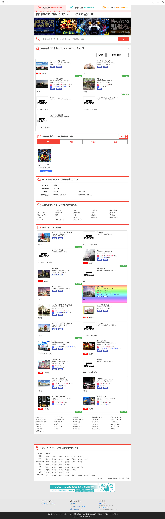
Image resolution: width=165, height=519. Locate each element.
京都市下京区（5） (41, 419)
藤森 (56, 215)
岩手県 (54, 456)
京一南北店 (100, 232)
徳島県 (48, 472)
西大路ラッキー (101, 378)
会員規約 (65, 514)
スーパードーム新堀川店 (57, 61)
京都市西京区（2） (41, 421)
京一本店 (52, 97)
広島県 (67, 470)
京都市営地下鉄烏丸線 (59, 195)
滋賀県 (48, 467)
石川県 (61, 462)
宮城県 (61, 456)
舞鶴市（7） (77, 421)
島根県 (54, 470)
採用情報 (115, 514)
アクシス (99, 359)
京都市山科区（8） (116, 419)
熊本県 (67, 475)
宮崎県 (80, 475)
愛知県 (61, 464)
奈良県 (74, 467)
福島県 (80, 456)
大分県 (74, 475)
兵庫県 (67, 467)
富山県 (54, 462)
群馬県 (61, 459)
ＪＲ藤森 (58, 210)
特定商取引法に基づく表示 (89, 514)
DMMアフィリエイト (104, 507)
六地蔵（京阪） (114, 217)
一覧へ (121, 136)
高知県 (67, 472)
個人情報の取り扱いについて (77, 506)
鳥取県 (48, 470)
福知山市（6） (58, 421)
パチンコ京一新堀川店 (56, 115)
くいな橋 (40, 219)
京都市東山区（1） (116, 417)
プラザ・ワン (56, 359)
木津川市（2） (115, 426)
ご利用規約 (73, 503)
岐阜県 (48, 464)
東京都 (80, 459)
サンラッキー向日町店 (58, 378)
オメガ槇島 (55, 268)
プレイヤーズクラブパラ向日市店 (62, 305)
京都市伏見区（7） (97, 419)
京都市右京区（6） (79, 419)
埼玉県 (67, 459)
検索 (123, 39)
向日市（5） (95, 424)
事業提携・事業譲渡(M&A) (104, 514)
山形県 (74, 456)
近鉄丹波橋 (58, 212)
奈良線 (55, 185)
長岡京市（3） (115, 424)
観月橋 (76, 217)
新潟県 (48, 462)
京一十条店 (100, 323)
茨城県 (48, 459)
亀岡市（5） (58, 424)
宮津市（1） (39, 424)
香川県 (54, 472)
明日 (71, 142)
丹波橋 (93, 215)
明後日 (93, 142)
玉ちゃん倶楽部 (101, 341)
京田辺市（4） (58, 426)
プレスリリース (58, 514)
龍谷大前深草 (41, 215)
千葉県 (74, 459)
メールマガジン (103, 503)
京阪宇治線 (81, 191)
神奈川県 (86, 459)
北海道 (48, 454)
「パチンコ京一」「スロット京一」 (107, 97)
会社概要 (50, 514)
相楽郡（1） (95, 428)
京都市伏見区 (66, 11)
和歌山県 (80, 467)
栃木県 (54, 459)
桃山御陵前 (77, 212)
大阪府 (61, 467)
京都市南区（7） (59, 419)
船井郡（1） (114, 428)
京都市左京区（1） (79, 417)
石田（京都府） (60, 219)
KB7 (98, 250)
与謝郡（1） (39, 431)
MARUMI (54, 341)
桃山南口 (94, 217)
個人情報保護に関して (75, 514)
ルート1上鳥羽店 (57, 287)
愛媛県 (61, 472)
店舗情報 (49, 11)
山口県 (74, 470)
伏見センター (101, 79)
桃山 (75, 210)
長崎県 (61, 475)
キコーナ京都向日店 (103, 305)
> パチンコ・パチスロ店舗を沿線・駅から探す (113, 478)
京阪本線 (55, 191)
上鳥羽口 (94, 210)
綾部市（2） (95, 421)
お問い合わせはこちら (76, 509)
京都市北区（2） (41, 417)
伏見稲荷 (112, 212)
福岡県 (48, 475)
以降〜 (116, 142)
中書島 (39, 217)
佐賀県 (54, 475)
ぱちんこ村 (100, 287)
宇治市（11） (115, 421)
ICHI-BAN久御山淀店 (56, 79)
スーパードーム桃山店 (103, 61)
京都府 (54, 11)
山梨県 (74, 462)
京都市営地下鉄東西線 (85, 195)
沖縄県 (93, 475)
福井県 (67, 462)
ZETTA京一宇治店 (57, 250)
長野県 (80, 462)
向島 (92, 212)
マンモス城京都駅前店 (58, 396)
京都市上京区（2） (60, 417)
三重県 (67, 464)
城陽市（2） (77, 424)
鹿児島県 (86, 475)
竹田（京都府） (114, 210)
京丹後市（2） (77, 426)
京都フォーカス (101, 268)
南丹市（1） (95, 426)
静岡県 (54, 464)
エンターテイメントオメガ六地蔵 (62, 232)
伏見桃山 (112, 215)
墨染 (75, 215)
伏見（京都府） (42, 212)
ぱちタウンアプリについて (48, 503)
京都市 (59, 11)
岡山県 (61, 470)
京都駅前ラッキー (102, 396)
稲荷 (38, 210)
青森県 (48, 456)
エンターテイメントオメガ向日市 (62, 323)
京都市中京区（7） (97, 417)
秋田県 (67, 456)
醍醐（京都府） (78, 219)
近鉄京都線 (56, 188)
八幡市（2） (39, 426)
